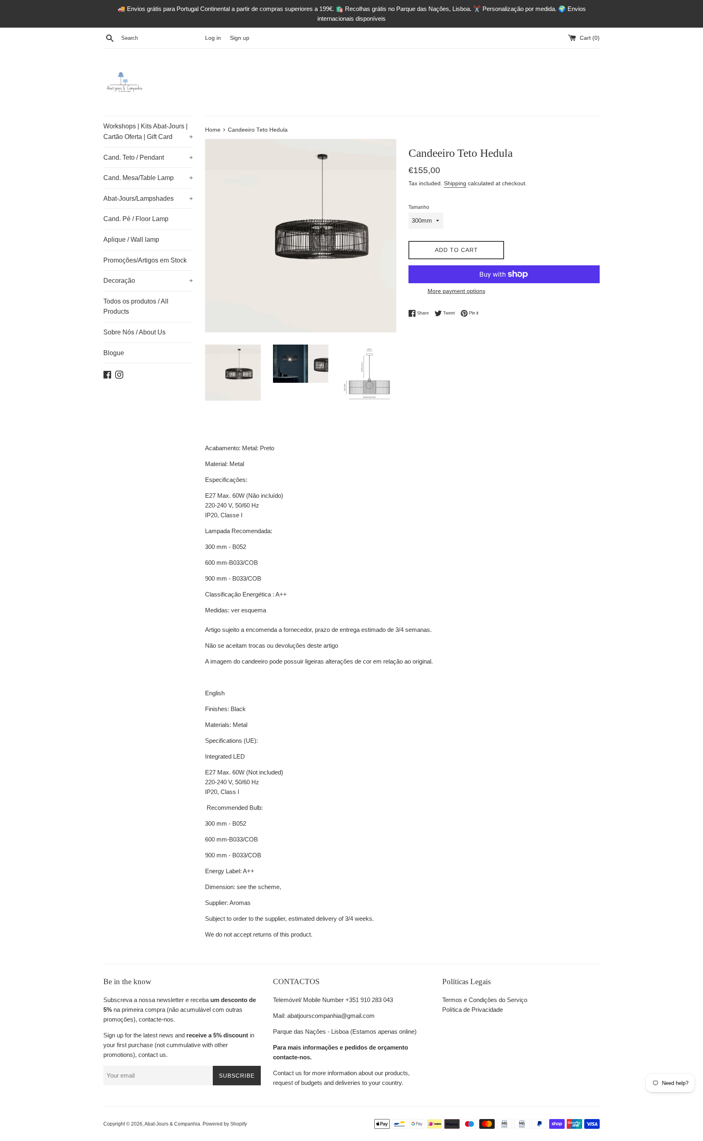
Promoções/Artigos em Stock (145, 260)
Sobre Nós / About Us (134, 332)
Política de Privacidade (472, 1009)
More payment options (456, 291)
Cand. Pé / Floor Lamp (135, 218)
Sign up (239, 38)
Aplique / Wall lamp (131, 239)
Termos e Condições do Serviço (484, 999)
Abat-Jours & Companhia (172, 1124)
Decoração (148, 280)
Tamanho (418, 207)
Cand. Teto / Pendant (148, 157)
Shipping (455, 183)
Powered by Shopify (225, 1124)
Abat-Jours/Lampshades (148, 198)
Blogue (113, 352)
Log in (213, 38)
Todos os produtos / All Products (135, 306)
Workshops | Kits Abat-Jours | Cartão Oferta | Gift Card (148, 131)
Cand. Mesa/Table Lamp (148, 177)
